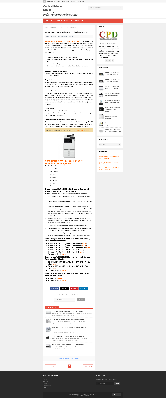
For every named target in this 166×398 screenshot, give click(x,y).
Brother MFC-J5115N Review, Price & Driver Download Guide (69, 327)
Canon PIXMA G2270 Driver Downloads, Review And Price (68, 336)
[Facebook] (106, 60)
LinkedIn (84, 288)
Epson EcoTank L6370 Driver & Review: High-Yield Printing (112, 109)
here (78, 130)
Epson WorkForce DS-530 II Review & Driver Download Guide (112, 123)
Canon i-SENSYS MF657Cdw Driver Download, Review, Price (112, 95)
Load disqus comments (70, 359)
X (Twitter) (65, 288)
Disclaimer (46, 383)
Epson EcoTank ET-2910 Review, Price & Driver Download (68, 344)
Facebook (55, 288)
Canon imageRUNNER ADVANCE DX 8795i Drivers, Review (68, 319)
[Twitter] (109, 60)
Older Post (87, 366)
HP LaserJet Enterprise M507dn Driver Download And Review (111, 116)
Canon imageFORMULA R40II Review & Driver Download (67, 311)
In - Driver (54, 36)
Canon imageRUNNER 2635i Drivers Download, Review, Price (62, 41)
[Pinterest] (113, 60)
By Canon (49, 36)
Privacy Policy (47, 385)
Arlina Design (86, 395)
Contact (45, 381)
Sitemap (45, 387)
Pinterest (74, 288)
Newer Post (51, 366)
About (45, 379)
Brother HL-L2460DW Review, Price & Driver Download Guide (70, 1)
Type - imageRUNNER (62, 36)
